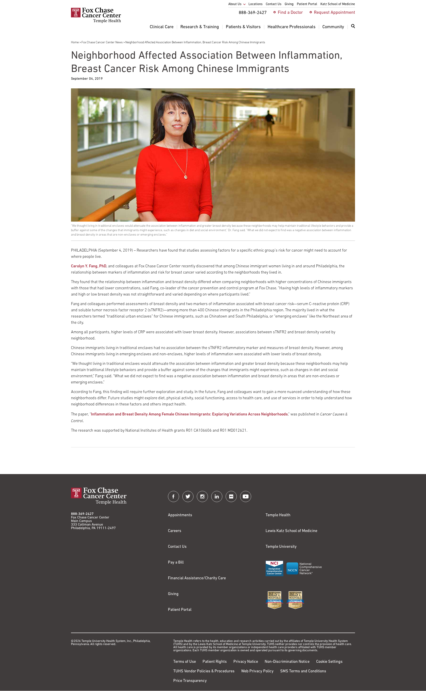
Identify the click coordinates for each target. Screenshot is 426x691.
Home (75, 42)
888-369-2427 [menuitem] (253, 13)
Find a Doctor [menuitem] (290, 12)
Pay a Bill (176, 563)
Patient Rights (215, 662)
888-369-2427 (82, 514)
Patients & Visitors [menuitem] (243, 27)
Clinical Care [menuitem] (162, 27)
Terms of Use (184, 662)
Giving (173, 594)
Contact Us (177, 547)
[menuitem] (353, 29)
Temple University (281, 547)
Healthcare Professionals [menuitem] (292, 27)
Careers (174, 531)
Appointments (180, 515)
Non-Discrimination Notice (287, 662)
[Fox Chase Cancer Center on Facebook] (173, 496)
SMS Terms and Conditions (303, 671)
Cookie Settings (329, 662)
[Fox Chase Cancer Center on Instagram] (202, 496)
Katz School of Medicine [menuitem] (337, 4)
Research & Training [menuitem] (199, 27)
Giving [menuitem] (289, 4)
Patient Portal (179, 610)
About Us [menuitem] (234, 4)
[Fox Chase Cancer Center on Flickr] (231, 496)
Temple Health (278, 515)
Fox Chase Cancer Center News (102, 42)
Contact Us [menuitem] (273, 4)
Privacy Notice (245, 662)
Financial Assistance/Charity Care (197, 578)
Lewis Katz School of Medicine (291, 531)
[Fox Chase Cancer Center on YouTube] (245, 496)
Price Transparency (190, 681)
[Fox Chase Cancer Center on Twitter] (187, 496)
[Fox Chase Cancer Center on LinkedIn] (216, 496)
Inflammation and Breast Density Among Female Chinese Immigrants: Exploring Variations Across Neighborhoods (189, 415)
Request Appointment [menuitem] (334, 12)
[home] (96, 22)
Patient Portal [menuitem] (307, 4)
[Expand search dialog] (353, 27)
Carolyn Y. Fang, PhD (88, 266)
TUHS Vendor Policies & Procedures (204, 671)
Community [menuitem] (333, 27)
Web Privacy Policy (257, 671)
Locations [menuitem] (255, 4)
